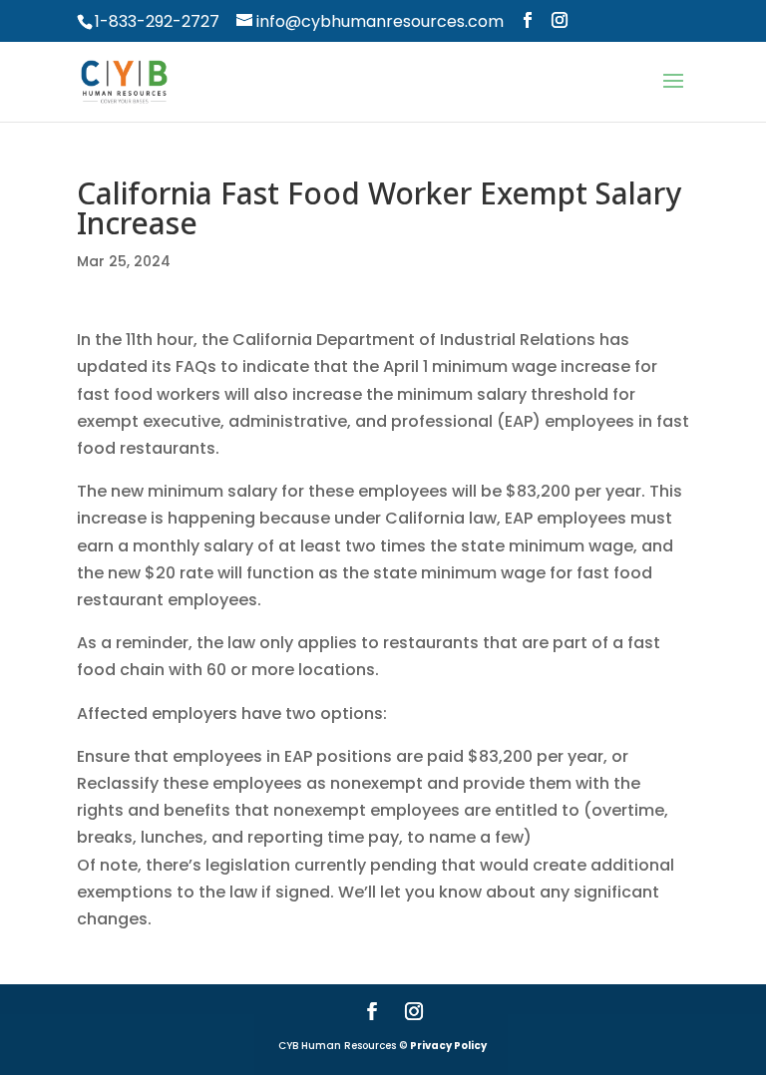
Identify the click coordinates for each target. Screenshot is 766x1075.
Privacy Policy (448, 1045)
